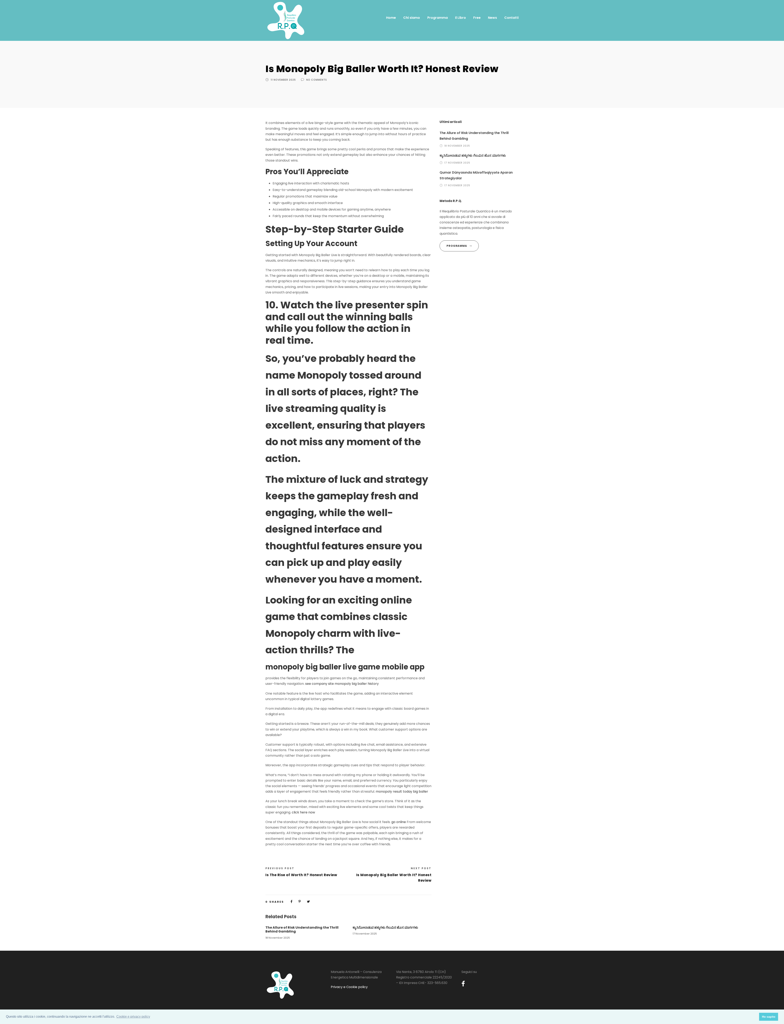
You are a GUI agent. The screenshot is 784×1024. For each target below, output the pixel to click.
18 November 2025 (277, 938)
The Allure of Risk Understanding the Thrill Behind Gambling (302, 929)
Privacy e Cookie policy (349, 987)
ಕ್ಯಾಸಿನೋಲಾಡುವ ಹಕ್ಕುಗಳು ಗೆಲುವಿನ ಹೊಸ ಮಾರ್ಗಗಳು (385, 927)
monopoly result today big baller (402, 791)
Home (391, 17)
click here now (303, 812)
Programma (437, 17)
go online (398, 822)
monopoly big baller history (357, 683)
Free (477, 17)
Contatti (511, 17)
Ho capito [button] (768, 1016)
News (492, 17)
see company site (319, 683)
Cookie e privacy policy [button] (133, 1016)
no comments (316, 79)
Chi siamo (411, 17)
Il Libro (460, 17)
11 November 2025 (283, 79)
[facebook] (463, 984)
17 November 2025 (365, 934)
